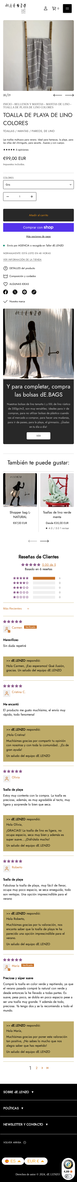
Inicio (7, 104)
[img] (12, 621)
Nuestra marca (17, 301)
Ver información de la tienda (22, 259)
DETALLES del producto (22, 268)
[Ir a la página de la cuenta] (45, 8)
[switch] (68, 1176)
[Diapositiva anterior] (57, 95)
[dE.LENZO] (16, 8)
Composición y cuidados (22, 276)
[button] (21, 578)
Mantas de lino (57, 104)
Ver (38, 436)
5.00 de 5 (49, 564)
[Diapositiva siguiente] (69, 95)
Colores (8, 177)
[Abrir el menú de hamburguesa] (67, 8)
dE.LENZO (54, 1174)
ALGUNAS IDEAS (19, 284)
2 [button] (37, 1068)
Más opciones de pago (38, 236)
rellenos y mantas (28, 104)
